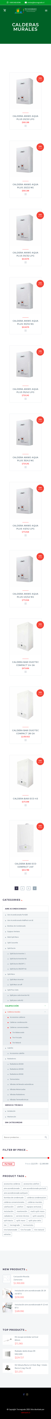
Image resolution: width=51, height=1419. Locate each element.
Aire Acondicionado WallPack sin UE (20, 920)
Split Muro (11, 974)
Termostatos (14, 1079)
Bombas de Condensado (16, 926)
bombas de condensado (14, 1197)
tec (5, 1225)
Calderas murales (13, 1012)
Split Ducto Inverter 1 (18, 953)
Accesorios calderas (17, 1017)
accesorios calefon (31, 1183)
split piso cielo (35, 1220)
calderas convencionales (14, 1202)
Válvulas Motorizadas (18, 1089)
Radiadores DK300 (16, 1064)
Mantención (11, 1117)
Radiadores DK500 (16, 1069)
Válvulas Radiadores (17, 1094)
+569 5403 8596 (15, 2)
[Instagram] (27, 1394)
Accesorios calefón (17, 1053)
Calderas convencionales (19, 1027)
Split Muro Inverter (17, 979)
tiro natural (39, 1229)
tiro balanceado (10, 1229)
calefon (20, 1206)
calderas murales (35, 1202)
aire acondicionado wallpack (16, 1193)
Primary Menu (46, 10)
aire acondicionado (12, 1188)
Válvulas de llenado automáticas (22, 1084)
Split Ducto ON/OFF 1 (17, 964)
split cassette (38, 1216)
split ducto (8, 1220)
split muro (20, 1220)
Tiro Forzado (17, 1037)
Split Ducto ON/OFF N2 (18, 969)
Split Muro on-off (16, 984)
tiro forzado (26, 1229)
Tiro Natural (16, 1042)
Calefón (10, 1048)
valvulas (7, 1234)
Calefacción (12, 1006)
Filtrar (8, 1164)
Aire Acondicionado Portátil (17, 915)
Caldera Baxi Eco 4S (25, 798)
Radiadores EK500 (16, 1074)
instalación (8, 1211)
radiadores (8, 1216)
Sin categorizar (13, 1122)
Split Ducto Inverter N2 (18, 958)
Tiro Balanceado (18, 1032)
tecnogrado (15, 1225)
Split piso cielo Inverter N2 (19, 995)
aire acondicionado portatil (34, 1188)
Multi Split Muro (13, 937)
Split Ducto (11, 948)
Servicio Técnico (14, 1105)
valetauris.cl (25, 1412)
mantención (22, 1211)
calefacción (8, 1206)
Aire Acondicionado (16, 909)
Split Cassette (12, 942)
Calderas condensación (18, 1022)
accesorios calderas (12, 1183)
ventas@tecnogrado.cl (35, 2)
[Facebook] (24, 1394)
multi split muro (37, 1211)
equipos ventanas (34, 1206)
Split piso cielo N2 (16, 1000)
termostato (28, 1225)
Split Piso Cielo (12, 990)
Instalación (11, 1111)
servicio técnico (22, 1216)
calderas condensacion (36, 1197)
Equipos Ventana (13, 931)
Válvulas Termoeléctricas (19, 1099)
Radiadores (11, 1058)
